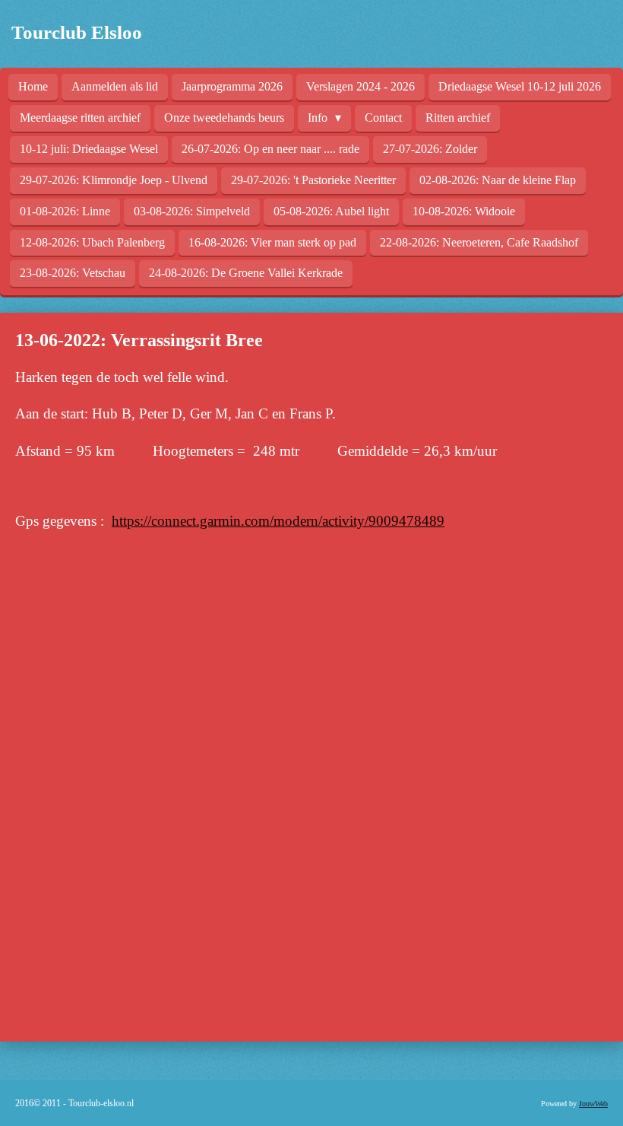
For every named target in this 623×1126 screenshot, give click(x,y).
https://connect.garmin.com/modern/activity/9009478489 (278, 521)
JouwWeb (593, 1103)
